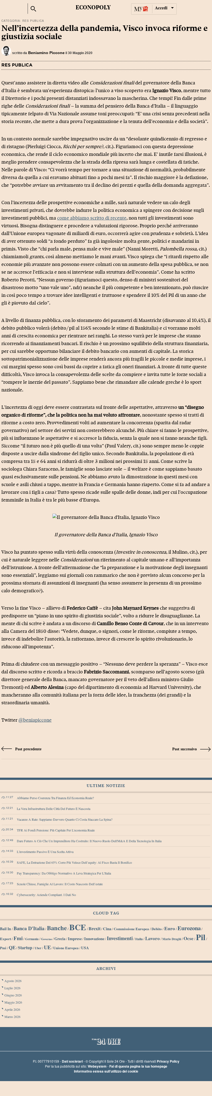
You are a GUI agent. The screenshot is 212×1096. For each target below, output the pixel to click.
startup (25, 947)
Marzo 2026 (12, 1016)
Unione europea (66, 947)
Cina (107, 929)
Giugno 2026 (13, 995)
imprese (75, 939)
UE (47, 947)
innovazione (94, 939)
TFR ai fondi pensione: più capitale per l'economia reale (56, 830)
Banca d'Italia (29, 928)
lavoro (152, 938)
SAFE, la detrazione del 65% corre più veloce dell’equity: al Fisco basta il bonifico (74, 862)
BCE (77, 927)
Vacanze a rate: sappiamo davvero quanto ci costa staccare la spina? (64, 819)
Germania (32, 939)
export (5, 938)
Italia (139, 939)
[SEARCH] (33, 7)
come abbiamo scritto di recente (91, 218)
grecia (59, 939)
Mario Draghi (171, 939)
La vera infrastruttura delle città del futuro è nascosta (53, 808)
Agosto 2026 (13, 980)
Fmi (18, 938)
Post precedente (27, 749)
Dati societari (72, 1061)
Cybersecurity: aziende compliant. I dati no (46, 894)
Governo (46, 939)
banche (57, 927)
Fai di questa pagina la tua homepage (138, 1066)
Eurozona (189, 928)
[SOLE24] (12, 8)
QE (12, 947)
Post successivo (185, 749)
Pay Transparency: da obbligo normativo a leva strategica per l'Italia (64, 873)
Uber (38, 948)
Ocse (189, 938)
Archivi (106, 968)
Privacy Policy (168, 1061)
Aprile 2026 (12, 1009)
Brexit (94, 928)
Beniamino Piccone (46, 52)
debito (157, 928)
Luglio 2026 (12, 988)
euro (169, 928)
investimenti (120, 938)
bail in (5, 929)
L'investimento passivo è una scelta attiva (45, 851)
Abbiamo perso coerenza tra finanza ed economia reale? (55, 798)
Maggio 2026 (13, 1002)
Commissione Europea (131, 928)
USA (85, 948)
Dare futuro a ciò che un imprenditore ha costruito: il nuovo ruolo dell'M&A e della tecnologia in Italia (89, 841)
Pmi (3, 947)
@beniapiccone (35, 720)
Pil (200, 937)
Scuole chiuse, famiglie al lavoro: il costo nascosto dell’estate (60, 884)
